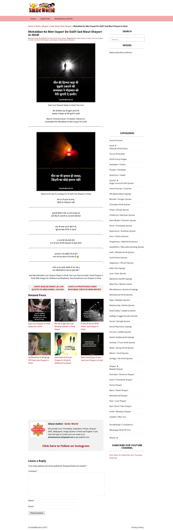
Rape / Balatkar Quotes (119, 300)
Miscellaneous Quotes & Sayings (123, 289)
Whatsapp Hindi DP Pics (120, 430)
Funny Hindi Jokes (117, 154)
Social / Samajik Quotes (119, 321)
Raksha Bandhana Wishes (120, 52)
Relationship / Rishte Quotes (122, 305)
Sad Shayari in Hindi (56, 40)
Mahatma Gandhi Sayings (120, 279)
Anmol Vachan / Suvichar (120, 188)
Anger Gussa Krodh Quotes (121, 183)
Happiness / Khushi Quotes (121, 263)
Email (31, 506)
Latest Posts (45, 18)
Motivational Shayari (118, 395)
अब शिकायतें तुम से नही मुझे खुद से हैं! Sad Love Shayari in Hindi (38, 360)
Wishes (112, 437)
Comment (33, 471)
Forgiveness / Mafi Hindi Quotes (123, 241)
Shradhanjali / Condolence (121, 424)
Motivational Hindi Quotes (121, 294)
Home (33, 18)
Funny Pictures (116, 140)
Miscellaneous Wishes (64, 18)
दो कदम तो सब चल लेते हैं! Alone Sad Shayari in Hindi (90, 326)
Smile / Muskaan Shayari (120, 411)
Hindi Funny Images (118, 159)
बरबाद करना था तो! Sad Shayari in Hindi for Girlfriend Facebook (63, 360)
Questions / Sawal (117, 175)
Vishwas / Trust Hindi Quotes (122, 342)
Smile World (34, 38)
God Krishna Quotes (118, 257)
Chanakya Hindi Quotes (119, 204)
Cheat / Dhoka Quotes (119, 209)
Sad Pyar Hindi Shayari (41, 40)
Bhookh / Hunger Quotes (120, 199)
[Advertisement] (66, 394)
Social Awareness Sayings (120, 326)
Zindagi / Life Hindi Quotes (121, 358)
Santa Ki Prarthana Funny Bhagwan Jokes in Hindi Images (84, 288)
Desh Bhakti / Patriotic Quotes (122, 220)
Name (31, 501)
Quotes (112, 180)
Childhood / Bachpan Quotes (122, 215)
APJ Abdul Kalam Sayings (120, 194)
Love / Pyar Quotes (117, 273)
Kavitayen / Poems (117, 164)
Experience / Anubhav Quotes (122, 231)
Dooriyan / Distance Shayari (121, 374)
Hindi (37, 26)
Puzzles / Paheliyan (117, 169)
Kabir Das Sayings (117, 268)
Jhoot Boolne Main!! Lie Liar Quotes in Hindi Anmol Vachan (48, 288)
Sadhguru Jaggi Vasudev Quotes (123, 316)
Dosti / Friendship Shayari (120, 379)
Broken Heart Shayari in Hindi (81, 38)
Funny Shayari (115, 385)
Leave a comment (69, 40)
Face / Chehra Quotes (119, 236)
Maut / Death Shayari (118, 390)
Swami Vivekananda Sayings (121, 337)
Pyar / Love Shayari (117, 401)
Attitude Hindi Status (118, 148)
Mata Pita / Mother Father (120, 284)
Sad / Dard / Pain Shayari (60, 26)
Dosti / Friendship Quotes (120, 225)
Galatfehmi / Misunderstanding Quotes (126, 247)
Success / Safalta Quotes (120, 332)
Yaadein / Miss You (117, 417)
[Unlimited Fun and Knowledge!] (41, 11)
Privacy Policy (138, 527)
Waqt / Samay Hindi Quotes (121, 348)
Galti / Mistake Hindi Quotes (121, 252)
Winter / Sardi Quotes (119, 353)
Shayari (45, 26)
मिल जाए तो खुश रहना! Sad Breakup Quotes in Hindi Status (65, 326)
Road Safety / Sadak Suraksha (122, 310)
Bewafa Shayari (116, 369)
